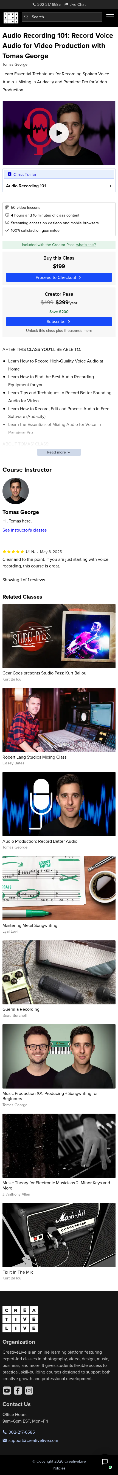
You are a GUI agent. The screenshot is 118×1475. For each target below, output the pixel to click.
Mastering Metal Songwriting (29, 925)
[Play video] (59, 133)
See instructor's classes (24, 530)
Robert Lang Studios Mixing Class (34, 757)
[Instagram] (29, 1390)
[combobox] (62, 16)
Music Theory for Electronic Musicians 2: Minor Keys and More (56, 1185)
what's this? (86, 244)
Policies (59, 1468)
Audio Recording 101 (26, 186)
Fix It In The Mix (17, 1272)
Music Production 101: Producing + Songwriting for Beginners (50, 1095)
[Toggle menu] (110, 16)
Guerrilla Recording (21, 1009)
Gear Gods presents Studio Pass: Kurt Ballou (44, 673)
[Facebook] (17, 1390)
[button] (105, 1461)
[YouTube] (6, 1390)
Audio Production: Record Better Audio (39, 841)
